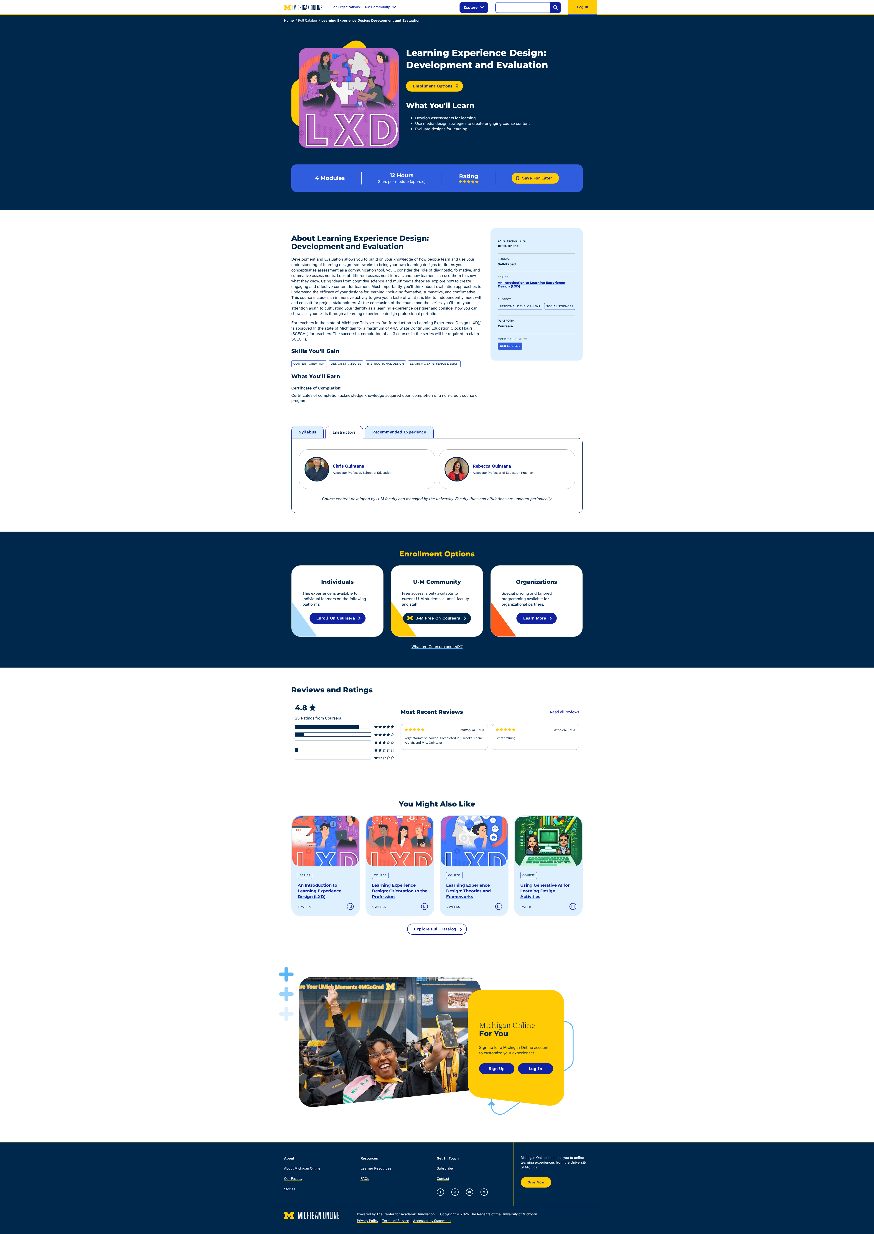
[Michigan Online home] (303, 7)
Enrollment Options (432, 86)
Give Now (536, 1182)
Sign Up (497, 1068)
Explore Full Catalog (435, 929)
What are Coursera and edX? (437, 646)
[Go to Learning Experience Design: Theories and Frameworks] (474, 841)
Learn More (534, 618)
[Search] (555, 7)
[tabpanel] (437, 475)
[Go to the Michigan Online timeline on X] (484, 1192)
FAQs (365, 1178)
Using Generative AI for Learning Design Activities (545, 891)
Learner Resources (376, 1168)
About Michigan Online (302, 1168)
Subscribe (445, 1168)
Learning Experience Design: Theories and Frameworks (468, 891)
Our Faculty (293, 1178)
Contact (443, 1178)
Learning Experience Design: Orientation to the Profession (399, 891)
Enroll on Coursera (335, 618)
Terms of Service (395, 1220)
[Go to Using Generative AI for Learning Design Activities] (548, 841)
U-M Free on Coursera (437, 618)
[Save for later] (350, 906)
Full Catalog (307, 20)
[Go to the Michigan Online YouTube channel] (469, 1192)
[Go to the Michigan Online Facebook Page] (440, 1192)
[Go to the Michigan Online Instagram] (455, 1192)
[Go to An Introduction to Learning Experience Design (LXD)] (325, 841)
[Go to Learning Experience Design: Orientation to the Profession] (399, 841)
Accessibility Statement (432, 1220)
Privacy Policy (367, 1220)
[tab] (307, 432)
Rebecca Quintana (492, 466)
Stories (289, 1189)
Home (289, 20)
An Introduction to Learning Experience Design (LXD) (531, 285)
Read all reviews (564, 712)
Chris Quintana (348, 466)
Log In (535, 1068)
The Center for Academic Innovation (405, 1214)
